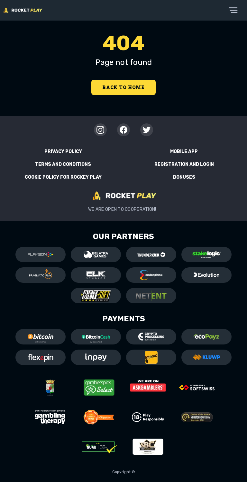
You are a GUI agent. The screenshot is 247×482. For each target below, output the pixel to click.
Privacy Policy (63, 151)
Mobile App (184, 151)
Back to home (123, 87)
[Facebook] (123, 129)
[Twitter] (146, 129)
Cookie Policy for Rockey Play (63, 177)
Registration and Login (184, 164)
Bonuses (184, 177)
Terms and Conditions (63, 164)
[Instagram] (100, 129)
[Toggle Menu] (233, 10)
